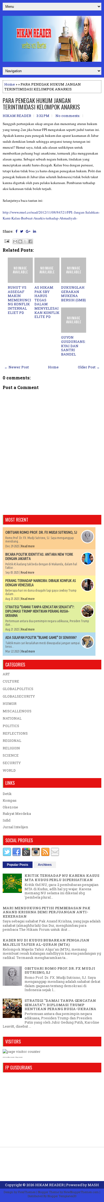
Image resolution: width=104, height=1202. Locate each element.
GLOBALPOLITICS (18, 688)
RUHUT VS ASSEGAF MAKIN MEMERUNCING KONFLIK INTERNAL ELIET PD (19, 300)
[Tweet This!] (22, 231)
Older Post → (89, 367)
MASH (93, 1184)
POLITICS (11, 725)
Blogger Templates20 (62, 1196)
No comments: (67, 115)
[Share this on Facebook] (16, 231)
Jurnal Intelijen (15, 826)
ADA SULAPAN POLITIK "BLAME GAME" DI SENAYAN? (41, 637)
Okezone (10, 807)
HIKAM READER (49, 1184)
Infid (6, 820)
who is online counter (9, 1057)
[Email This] (15, 241)
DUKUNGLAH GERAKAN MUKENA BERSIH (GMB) (73, 293)
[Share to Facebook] (30, 241)
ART (6, 674)
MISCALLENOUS (17, 711)
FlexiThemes (26, 1192)
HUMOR (10, 703)
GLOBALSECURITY (19, 696)
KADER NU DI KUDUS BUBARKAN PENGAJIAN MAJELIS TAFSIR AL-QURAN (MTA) (46, 942)
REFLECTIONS (15, 733)
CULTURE (11, 681)
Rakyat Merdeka (17, 813)
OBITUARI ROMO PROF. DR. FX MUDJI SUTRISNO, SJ (41, 532)
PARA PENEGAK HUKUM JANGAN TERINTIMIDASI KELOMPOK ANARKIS (41, 103)
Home (9, 84)
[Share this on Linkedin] (34, 231)
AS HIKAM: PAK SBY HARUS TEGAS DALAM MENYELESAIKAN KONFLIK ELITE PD (46, 302)
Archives (45, 865)
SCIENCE (11, 755)
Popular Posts (17, 865)
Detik (7, 793)
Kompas (10, 800)
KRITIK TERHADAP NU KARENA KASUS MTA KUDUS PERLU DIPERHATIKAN (62, 877)
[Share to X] (25, 241)
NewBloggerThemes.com (81, 1192)
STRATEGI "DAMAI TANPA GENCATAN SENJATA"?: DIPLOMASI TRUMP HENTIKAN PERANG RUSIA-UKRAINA (39, 611)
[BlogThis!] (20, 241)
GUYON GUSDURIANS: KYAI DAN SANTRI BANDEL (73, 345)
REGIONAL (12, 740)
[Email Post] (6, 240)
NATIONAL (12, 718)
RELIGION (11, 748)
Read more (28, 546)
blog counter (19, 1057)
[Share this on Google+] (28, 231)
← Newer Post (16, 367)
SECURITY (12, 762)
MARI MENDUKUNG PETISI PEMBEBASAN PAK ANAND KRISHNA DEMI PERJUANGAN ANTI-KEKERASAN (46, 912)
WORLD (9, 770)
